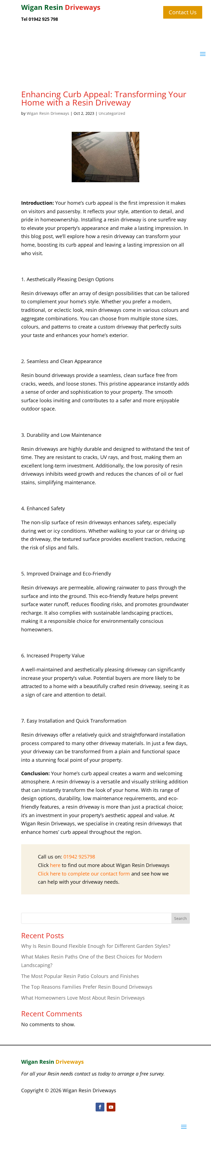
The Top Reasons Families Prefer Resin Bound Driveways (86, 986)
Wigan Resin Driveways (48, 113)
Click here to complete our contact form (84, 873)
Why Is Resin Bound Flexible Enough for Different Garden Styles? (95, 946)
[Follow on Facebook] (100, 1107)
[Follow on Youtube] (111, 1107)
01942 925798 (79, 856)
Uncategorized (112, 113)
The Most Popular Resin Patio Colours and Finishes (80, 976)
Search (180, 918)
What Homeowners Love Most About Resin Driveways (83, 997)
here (55, 865)
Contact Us (183, 12)
